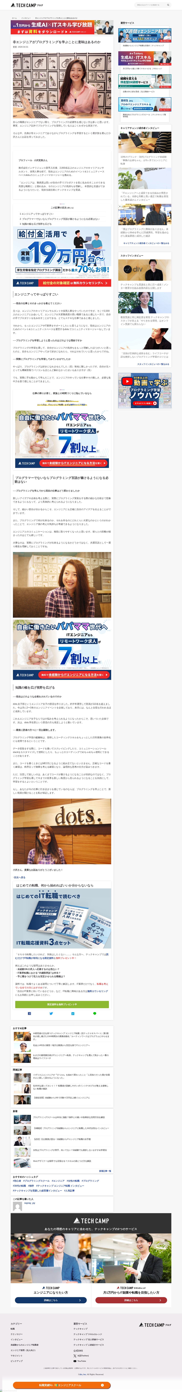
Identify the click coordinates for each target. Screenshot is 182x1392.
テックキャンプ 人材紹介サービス (89, 1345)
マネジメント (17, 1355)
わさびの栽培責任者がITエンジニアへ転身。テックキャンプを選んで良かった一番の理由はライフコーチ (71, 1056)
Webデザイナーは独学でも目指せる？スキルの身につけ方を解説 (62, 1161)
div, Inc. (83, 1374)
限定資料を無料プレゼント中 (62, 1004)
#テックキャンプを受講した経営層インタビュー (37, 1190)
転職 (13, 1329)
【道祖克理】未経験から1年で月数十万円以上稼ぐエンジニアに (61, 1098)
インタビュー (17, 1339)
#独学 (31, 1186)
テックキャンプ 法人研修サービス (89, 1339)
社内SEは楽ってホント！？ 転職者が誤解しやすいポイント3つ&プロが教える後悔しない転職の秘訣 (70, 1087)
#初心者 (17, 1181)
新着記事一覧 (105, 1171)
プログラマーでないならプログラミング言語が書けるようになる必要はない (60, 219)
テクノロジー (17, 1334)
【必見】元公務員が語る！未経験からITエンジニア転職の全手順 (62, 1139)
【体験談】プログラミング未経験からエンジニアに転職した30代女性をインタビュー (71, 1128)
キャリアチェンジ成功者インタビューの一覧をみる (146, 243)
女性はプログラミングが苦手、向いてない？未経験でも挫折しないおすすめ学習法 (70, 1150)
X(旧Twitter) (83, 1355)
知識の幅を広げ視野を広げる (36, 224)
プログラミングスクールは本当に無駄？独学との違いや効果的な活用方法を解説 (69, 1117)
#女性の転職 (73, 1181)
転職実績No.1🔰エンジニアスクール (60, 1385)
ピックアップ (17, 1361)
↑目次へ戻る (19, 877)
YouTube (81, 1361)
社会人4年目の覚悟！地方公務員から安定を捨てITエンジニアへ (61, 1045)
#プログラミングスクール (36, 1181)
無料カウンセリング (97, 991)
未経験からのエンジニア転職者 (25, 1345)
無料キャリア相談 (77, 405)
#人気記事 (69, 1190)
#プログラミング (90, 1181)
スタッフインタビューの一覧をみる (153, 364)
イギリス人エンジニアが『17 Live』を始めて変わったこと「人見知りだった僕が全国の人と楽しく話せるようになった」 (71, 1076)
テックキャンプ (80, 1329)
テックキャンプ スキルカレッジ (88, 1334)
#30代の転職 (19, 1186)
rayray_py (29, 1203)
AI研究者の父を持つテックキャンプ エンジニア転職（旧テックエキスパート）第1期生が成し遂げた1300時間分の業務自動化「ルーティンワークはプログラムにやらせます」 (71, 1036)
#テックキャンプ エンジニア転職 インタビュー (60, 1186)
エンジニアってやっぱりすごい (36, 214)
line (94, 1013)
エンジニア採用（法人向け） (24, 1350)
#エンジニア (58, 1181)
